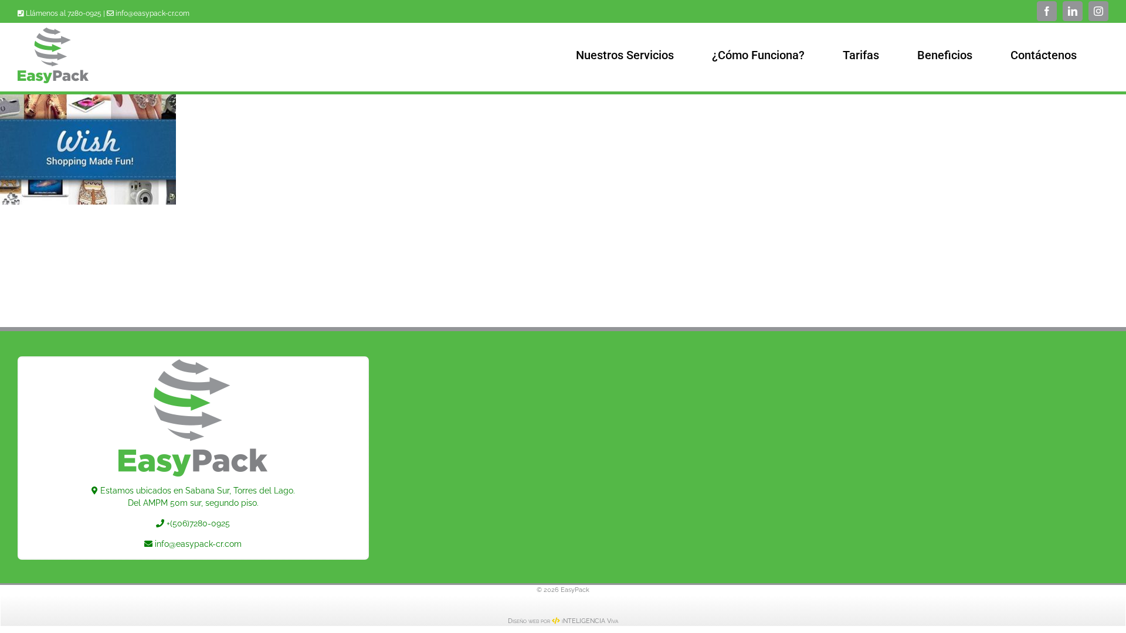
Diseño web (523, 621)
